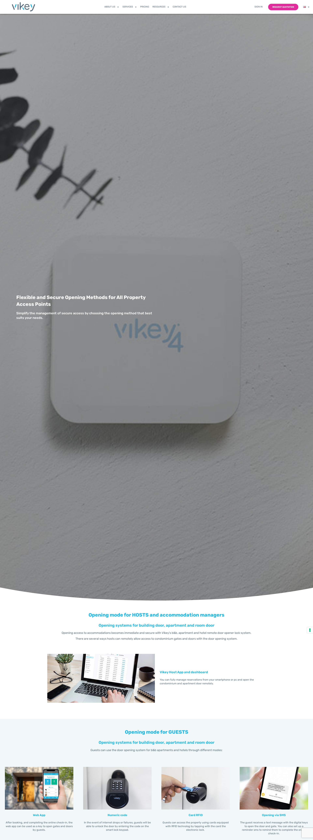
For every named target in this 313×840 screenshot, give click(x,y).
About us (109, 6)
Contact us (179, 6)
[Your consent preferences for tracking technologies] (310, 630)
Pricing (144, 6)
